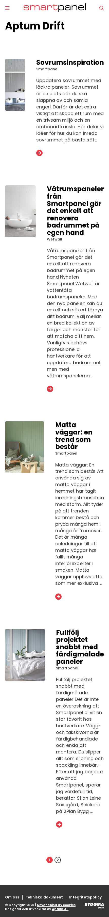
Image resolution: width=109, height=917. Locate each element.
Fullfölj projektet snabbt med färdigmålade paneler (80, 647)
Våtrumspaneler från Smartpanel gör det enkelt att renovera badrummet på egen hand (75, 210)
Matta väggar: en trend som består (74, 435)
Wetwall (54, 239)
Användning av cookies (56, 905)
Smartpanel (47, 69)
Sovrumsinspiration (70, 62)
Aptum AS (60, 909)
